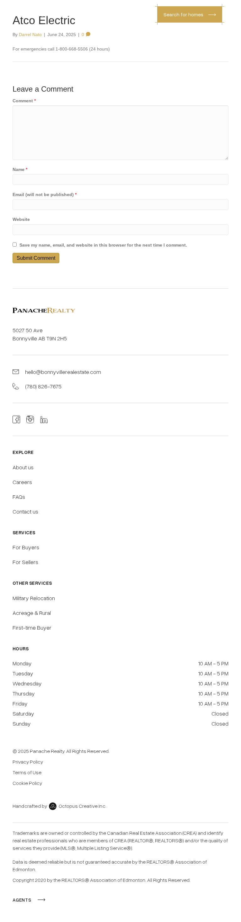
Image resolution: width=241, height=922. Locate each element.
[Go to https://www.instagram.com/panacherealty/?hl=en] (30, 419)
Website (21, 219)
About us (23, 467)
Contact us (25, 511)
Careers (22, 481)
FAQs (19, 496)
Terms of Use (27, 772)
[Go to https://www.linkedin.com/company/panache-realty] (44, 419)
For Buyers (26, 547)
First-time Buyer (32, 627)
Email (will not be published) (45, 194)
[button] (189, 14)
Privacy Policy (28, 762)
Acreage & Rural (32, 612)
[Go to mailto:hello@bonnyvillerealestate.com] (120, 372)
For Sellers (25, 561)
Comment (24, 100)
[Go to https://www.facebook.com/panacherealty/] (16, 419)
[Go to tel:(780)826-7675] (120, 386)
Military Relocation (34, 597)
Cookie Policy (27, 783)
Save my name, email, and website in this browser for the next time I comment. (103, 245)
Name (20, 169)
